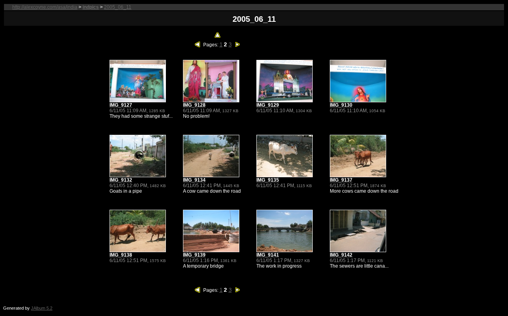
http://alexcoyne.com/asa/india (44, 7)
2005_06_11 (117, 7)
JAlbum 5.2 (41, 308)
